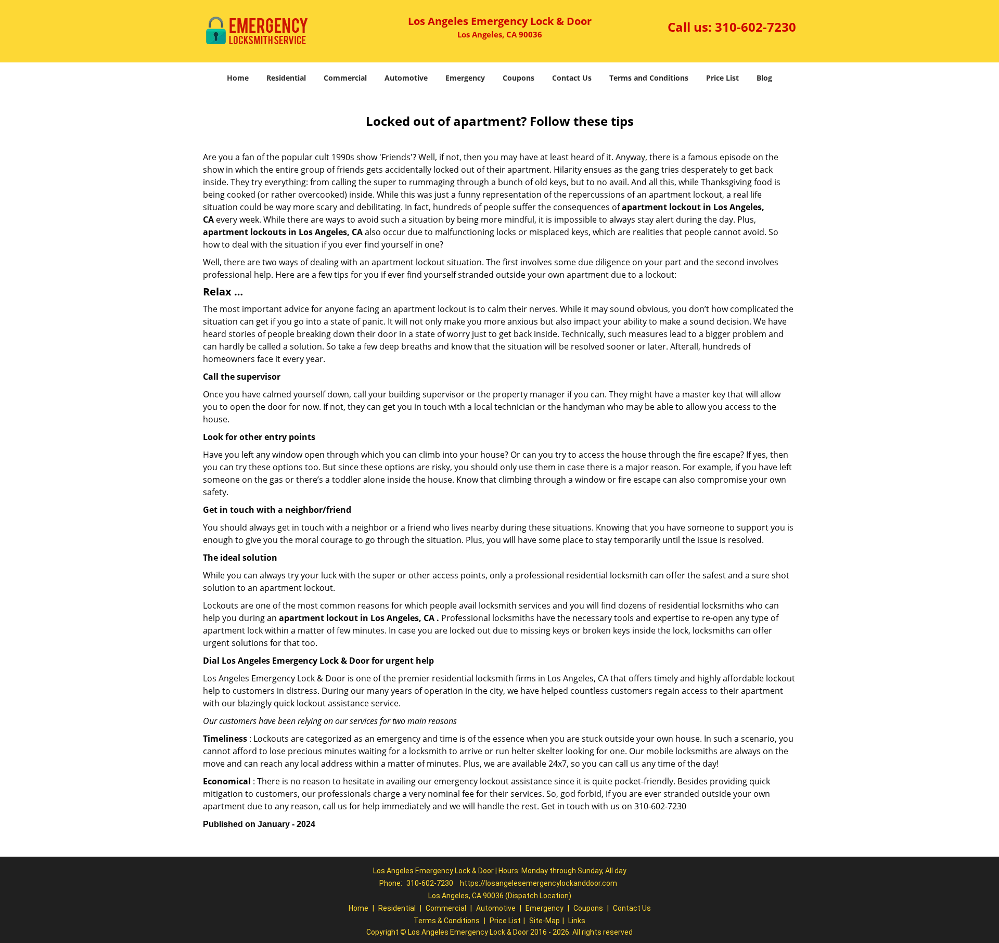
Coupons (518, 78)
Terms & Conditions (447, 920)
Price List (722, 78)
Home (238, 78)
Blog (764, 78)
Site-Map (544, 920)
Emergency (465, 78)
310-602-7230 (755, 26)
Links (576, 920)
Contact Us (572, 78)
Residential (286, 78)
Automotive (406, 78)
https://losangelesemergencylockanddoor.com (538, 883)
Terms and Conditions (648, 78)
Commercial (345, 78)
